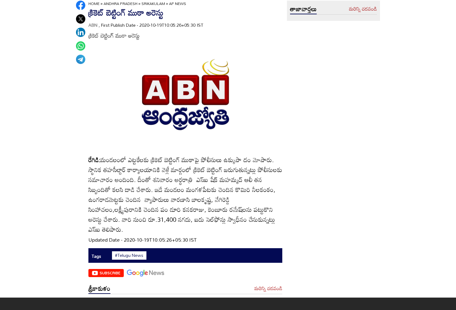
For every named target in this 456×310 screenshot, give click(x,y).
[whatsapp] (80, 46)
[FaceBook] (80, 5)
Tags (96, 256)
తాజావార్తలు (303, 9)
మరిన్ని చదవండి (268, 288)
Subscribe (110, 272)
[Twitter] (80, 19)
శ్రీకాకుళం (99, 288)
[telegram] (80, 59)
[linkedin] (80, 32)
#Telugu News (129, 255)
